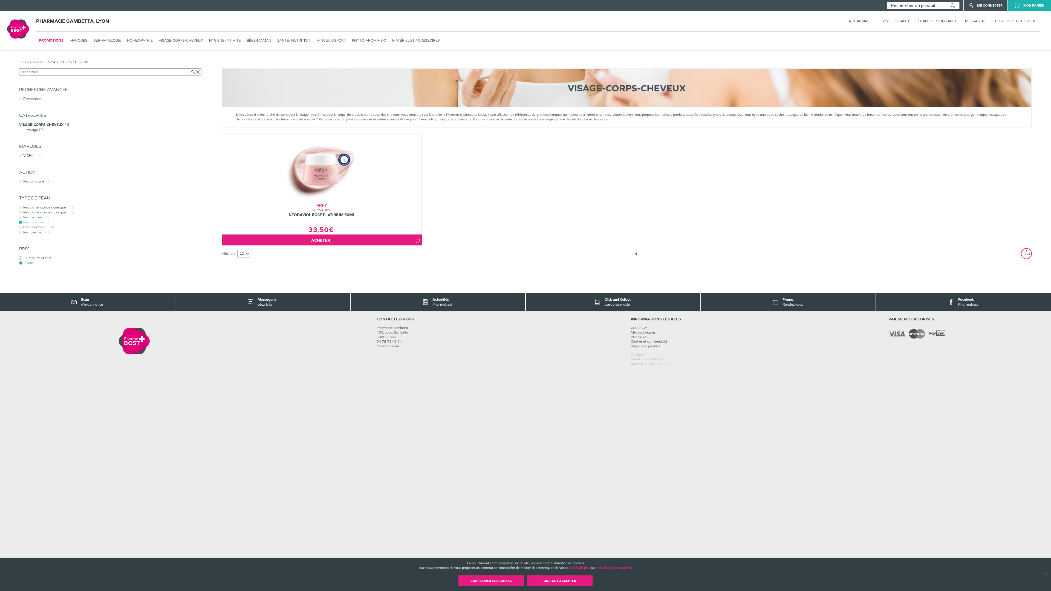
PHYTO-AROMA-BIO (369, 40)
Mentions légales (643, 332)
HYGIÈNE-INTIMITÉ (225, 40)
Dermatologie (107, 40)
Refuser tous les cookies (614, 568)
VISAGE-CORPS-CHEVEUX (181, 40)
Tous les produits (31, 62)
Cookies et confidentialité (649, 341)
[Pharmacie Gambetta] (134, 341)
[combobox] (916, 5)
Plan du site (639, 337)
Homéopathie (140, 40)
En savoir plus (580, 568)
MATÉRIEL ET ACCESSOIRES (416, 40)
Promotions (51, 40)
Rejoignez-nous (388, 346)
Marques (78, 40)
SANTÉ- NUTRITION (293, 40)
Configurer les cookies (491, 581)
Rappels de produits (645, 346)
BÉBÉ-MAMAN (259, 40)
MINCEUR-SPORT (331, 40)
